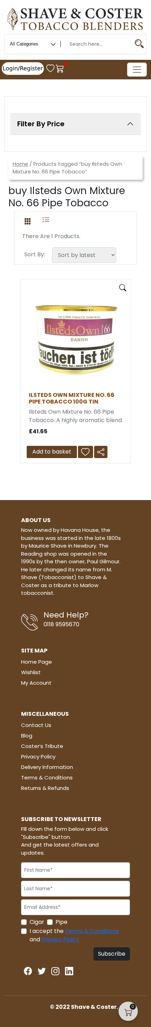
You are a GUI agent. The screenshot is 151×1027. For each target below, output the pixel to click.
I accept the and (74, 935)
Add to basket (51, 452)
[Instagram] (55, 969)
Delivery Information (47, 767)
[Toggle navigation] (137, 70)
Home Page (36, 661)
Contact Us (36, 725)
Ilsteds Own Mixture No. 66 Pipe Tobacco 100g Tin (71, 398)
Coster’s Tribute (42, 746)
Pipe (61, 922)
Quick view (123, 288)
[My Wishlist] (51, 68)
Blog (26, 735)
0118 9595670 (61, 624)
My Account (36, 682)
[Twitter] (41, 969)
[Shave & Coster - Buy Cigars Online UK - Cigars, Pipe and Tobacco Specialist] (75, 17)
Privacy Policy (38, 756)
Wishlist (31, 672)
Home (20, 164)
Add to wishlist (87, 452)
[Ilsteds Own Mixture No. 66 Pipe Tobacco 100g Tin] (75, 339)
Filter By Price (41, 124)
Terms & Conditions (47, 777)
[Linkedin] (69, 969)
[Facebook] (28, 969)
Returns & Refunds (45, 788)
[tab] (28, 220)
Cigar (36, 922)
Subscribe (111, 954)
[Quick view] (123, 286)
